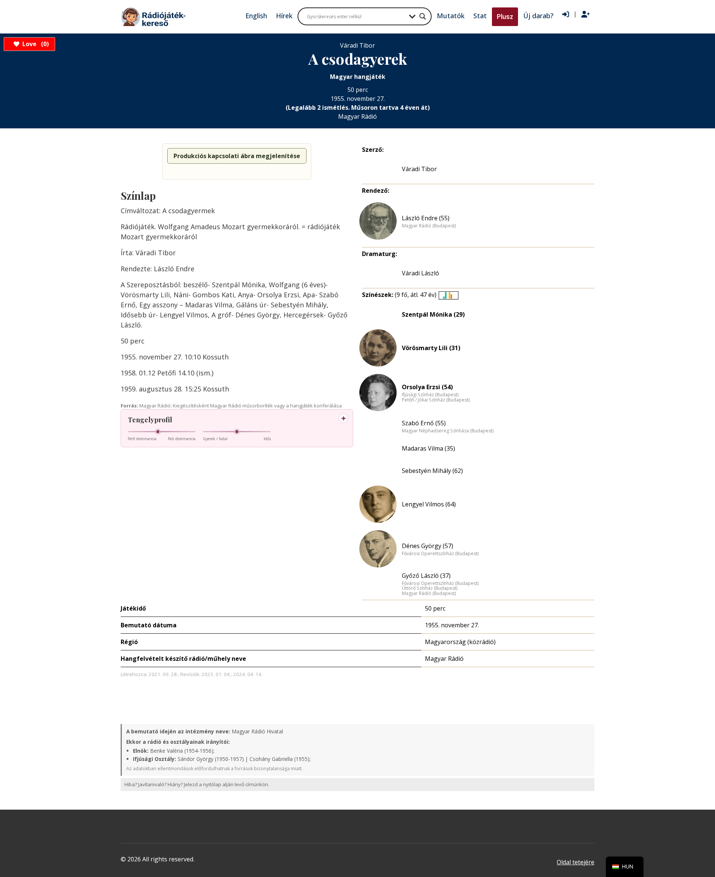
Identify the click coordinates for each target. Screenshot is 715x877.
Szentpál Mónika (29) (433, 314)
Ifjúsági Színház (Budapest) (430, 394)
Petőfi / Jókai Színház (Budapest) (436, 400)
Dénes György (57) (427, 546)
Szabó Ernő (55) (424, 423)
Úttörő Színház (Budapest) (429, 588)
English (256, 15)
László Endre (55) (425, 218)
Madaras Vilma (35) (428, 448)
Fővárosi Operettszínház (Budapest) (440, 553)
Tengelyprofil (150, 419)
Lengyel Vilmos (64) (429, 504)
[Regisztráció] (586, 14)
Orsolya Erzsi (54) (427, 387)
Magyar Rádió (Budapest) (429, 225)
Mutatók (450, 15)
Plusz (505, 16)
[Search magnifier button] (422, 16)
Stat (480, 15)
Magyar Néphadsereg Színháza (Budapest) (447, 430)
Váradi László (420, 273)
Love (34, 44)
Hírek (284, 15)
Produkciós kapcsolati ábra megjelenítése (237, 156)
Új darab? (538, 15)
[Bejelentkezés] (566, 14)
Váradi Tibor (419, 169)
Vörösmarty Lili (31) (431, 348)
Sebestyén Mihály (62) (432, 471)
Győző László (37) (426, 576)
